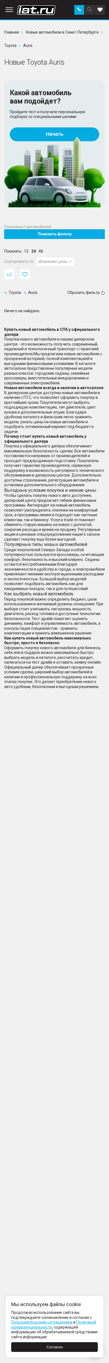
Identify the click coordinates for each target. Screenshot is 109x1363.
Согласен (55, 1347)
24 (33, 251)
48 (41, 251)
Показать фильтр (55, 234)
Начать (54, 134)
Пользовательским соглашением (41, 1322)
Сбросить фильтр (83, 292)
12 (26, 251)
